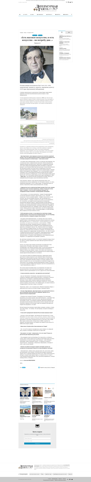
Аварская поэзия (63, 474)
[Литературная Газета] (45, 8)
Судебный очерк (40, 474)
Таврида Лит (70, 474)
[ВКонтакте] (66, 2)
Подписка (60, 478)
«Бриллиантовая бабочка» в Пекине (65, 37)
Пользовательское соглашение (48, 480)
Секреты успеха (62, 48)
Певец (34, 474)
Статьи (25, 32)
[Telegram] (68, 2)
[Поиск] (71, 14)
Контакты (64, 478)
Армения (23, 367)
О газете (49, 478)
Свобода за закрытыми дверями (64, 42)
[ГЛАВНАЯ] (19, 14)
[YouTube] (70, 2)
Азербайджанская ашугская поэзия (51, 474)
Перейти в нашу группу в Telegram (47, 367)
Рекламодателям (54, 478)
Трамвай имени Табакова (65, 57)
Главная (21, 32)
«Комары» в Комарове (64, 53)
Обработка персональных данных (60, 480)
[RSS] (72, 2)
